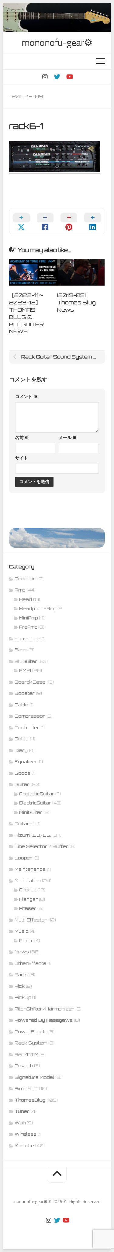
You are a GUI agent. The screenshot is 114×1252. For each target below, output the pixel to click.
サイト (21, 458)
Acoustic (25, 578)
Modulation (28, 880)
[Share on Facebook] (45, 221)
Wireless (25, 1134)
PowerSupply (31, 1031)
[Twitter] (57, 77)
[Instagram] (45, 77)
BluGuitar (26, 661)
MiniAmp (28, 618)
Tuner (22, 1111)
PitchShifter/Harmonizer (44, 1008)
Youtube (24, 1145)
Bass (21, 649)
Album (26, 940)
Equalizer (26, 761)
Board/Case (30, 681)
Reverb (24, 1065)
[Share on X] (21, 221)
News (22, 951)
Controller (27, 727)
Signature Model (34, 1077)
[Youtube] (69, 77)
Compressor (30, 716)
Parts (21, 974)
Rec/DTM (26, 1054)
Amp (20, 589)
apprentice (27, 638)
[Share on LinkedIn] (93, 221)
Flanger (28, 899)
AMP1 (25, 670)
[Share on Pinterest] (69, 221)
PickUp (23, 997)
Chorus (27, 889)
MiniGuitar (30, 812)
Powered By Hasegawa (44, 1020)
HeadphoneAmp (37, 608)
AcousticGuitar (36, 793)
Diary (21, 750)
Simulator (26, 1088)
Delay (22, 738)
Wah (20, 1122)
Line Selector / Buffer (41, 846)
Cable (21, 704)
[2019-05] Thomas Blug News (76, 302)
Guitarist (25, 823)
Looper (23, 857)
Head (25, 599)
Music (22, 931)
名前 (22, 437)
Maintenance (30, 869)
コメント (26, 396)
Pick (20, 986)
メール (68, 437)
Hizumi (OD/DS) (33, 835)
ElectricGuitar (35, 803)
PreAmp (28, 627)
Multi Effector (31, 919)
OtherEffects (30, 963)
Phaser (27, 908)
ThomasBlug (30, 1100)
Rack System (31, 1042)
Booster (25, 693)
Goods (22, 773)
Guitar (22, 784)
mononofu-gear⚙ (57, 42)
